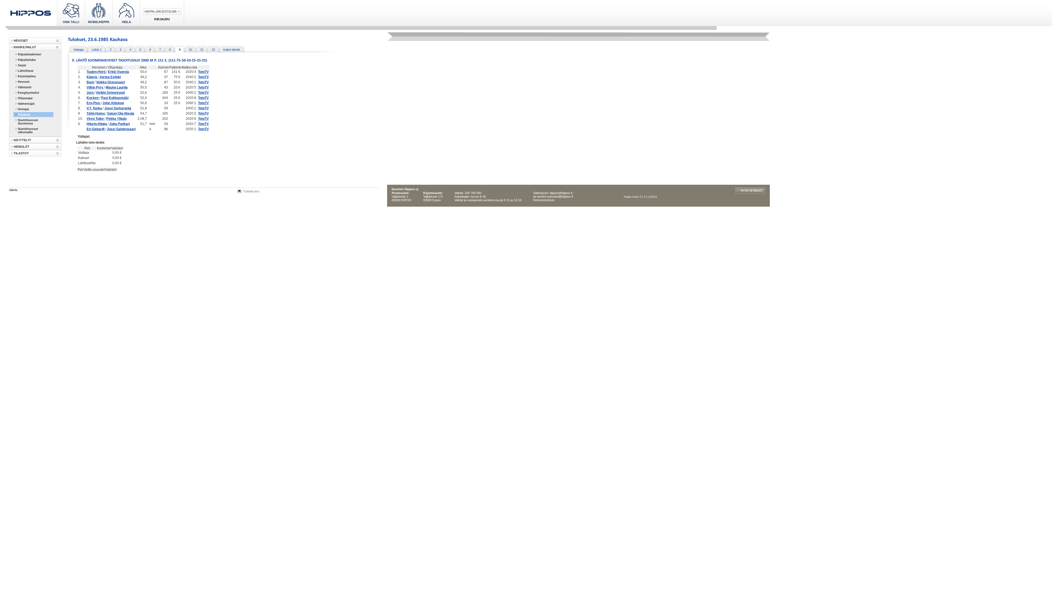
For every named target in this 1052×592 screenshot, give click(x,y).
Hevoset (24, 81)
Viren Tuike (96, 119)
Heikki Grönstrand (110, 93)
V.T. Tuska (95, 108)
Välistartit (25, 87)
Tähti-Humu (96, 113)
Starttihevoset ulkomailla (28, 130)
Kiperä (92, 77)
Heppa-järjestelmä (160, 11)
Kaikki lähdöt (231, 49)
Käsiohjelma (27, 76)
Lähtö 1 (97, 49)
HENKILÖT (21, 146)
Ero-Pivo (94, 103)
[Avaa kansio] (57, 40)
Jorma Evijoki (110, 77)
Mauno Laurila (117, 87)
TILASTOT (21, 153)
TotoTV (203, 72)
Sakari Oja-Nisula (120, 113)
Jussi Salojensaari (121, 129)
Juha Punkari (119, 124)
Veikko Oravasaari (110, 82)
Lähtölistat (25, 70)
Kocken (93, 98)
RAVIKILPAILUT (25, 47)
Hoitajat (23, 109)
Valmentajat (26, 103)
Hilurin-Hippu (97, 124)
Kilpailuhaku (27, 59)
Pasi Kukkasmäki (114, 98)
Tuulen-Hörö (96, 72)
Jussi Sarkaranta (117, 108)
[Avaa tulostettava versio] (248, 190)
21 (202, 49)
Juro (91, 93)
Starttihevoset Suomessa (28, 121)
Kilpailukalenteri (29, 54)
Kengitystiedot (28, 92)
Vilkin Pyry (95, 87)
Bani (91, 82)
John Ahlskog (113, 103)
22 (213, 49)
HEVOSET (21, 40)
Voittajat (78, 49)
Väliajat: (84, 136)
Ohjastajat (25, 98)
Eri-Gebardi (96, 129)
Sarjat (22, 65)
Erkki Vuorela (118, 72)
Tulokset (24, 114)
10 (190, 49)
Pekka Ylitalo (116, 119)
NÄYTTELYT (22, 140)
